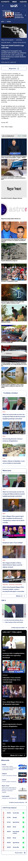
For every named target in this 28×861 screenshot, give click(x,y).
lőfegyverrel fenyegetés (7, 40)
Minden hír (19, 596)
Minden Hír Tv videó (16, 755)
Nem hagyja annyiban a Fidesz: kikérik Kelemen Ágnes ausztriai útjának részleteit (12, 565)
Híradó (4, 764)
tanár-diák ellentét (5, 42)
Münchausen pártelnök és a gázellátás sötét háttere (19, 17)
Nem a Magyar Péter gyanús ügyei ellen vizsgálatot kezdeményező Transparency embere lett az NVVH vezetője (13, 519)
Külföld (9, 21)
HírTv (2, 21)
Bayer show (5, 785)
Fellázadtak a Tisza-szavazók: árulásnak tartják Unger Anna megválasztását (12, 680)
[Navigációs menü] (2, 5)
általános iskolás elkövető (19, 42)
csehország (19, 40)
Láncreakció (5, 796)
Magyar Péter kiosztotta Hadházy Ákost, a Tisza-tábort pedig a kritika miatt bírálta (13, 621)
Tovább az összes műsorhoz (16, 802)
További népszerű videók (18, 627)
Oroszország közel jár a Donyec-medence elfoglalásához (13, 440)
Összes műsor (19, 852)
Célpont (4, 773)
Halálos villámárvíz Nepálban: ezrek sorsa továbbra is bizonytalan (14, 462)
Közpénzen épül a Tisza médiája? (13, 542)
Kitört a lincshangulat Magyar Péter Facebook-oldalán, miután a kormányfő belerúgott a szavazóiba (13, 589)
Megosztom (12, 68)
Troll (4, 540)
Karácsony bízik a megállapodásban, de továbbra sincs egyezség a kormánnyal (14, 655)
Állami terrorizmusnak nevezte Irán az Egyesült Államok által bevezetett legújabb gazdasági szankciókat (14, 416)
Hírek (4, 411)
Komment (5, 675)
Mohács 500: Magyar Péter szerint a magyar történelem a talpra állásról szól (14, 748)
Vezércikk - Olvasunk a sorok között (12, 584)
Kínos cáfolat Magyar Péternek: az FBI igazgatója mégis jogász (13, 703)
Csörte (4, 779)
